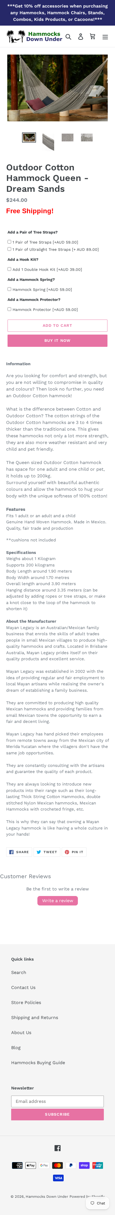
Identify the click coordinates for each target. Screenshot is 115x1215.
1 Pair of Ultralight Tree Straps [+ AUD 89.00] (56, 249)
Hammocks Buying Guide (38, 1062)
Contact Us (23, 987)
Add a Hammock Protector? (34, 299)
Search (18, 972)
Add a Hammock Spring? (31, 279)
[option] (29, 138)
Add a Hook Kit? (23, 259)
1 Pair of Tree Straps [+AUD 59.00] (45, 242)
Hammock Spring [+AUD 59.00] (42, 289)
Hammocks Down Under (47, 1196)
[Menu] (105, 36)
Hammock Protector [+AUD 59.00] (45, 309)
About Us (21, 1032)
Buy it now (57, 340)
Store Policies (26, 1002)
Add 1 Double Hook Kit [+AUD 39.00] (47, 269)
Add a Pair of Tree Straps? (33, 232)
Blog (16, 1047)
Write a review (57, 900)
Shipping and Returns (34, 1017)
